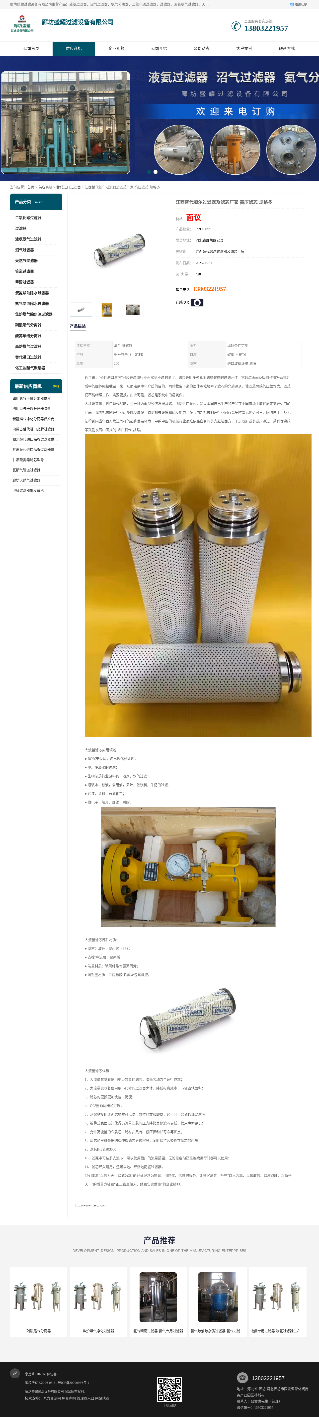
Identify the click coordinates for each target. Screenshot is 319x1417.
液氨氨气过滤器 (28, 239)
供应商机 (74, 48)
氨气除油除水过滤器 (32, 304)
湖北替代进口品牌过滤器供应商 (36, 439)
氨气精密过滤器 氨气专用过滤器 (39, 1331)
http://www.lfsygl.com (90, 1205)
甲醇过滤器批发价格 (28, 490)
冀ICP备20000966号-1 (73, 1383)
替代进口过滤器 (68, 187)
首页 (30, 187)
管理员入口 (85, 1398)
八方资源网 (52, 1398)
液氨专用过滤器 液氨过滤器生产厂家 (159, 1331)
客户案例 (244, 48)
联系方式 (287, 48)
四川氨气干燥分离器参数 (31, 409)
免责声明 (69, 1398)
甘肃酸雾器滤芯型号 (28, 460)
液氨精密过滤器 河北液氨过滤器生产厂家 (282, 1331)
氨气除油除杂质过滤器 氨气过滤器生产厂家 (104, 1331)
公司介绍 (159, 48)
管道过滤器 (24, 271)
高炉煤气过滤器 (28, 347)
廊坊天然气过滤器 (26, 480)
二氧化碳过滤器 (28, 218)
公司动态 (202, 48)
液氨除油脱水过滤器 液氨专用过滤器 (219, 1331)
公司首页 (31, 48)
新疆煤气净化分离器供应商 (33, 419)
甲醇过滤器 (24, 282)
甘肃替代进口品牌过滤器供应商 (36, 450)
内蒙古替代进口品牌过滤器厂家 (36, 429)
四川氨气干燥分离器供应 (31, 398)
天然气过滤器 (26, 261)
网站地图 (102, 1398)
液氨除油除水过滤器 (32, 293)
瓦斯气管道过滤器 (26, 470)
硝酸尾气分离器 (28, 325)
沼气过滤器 (24, 250)
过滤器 (20, 229)
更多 (56, 386)
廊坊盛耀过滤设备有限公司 (44, 1391)
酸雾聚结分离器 (28, 336)
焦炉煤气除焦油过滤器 (34, 314)
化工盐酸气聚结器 (30, 368)
